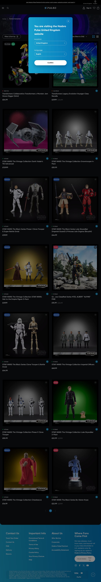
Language (38, 50)
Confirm (50, 63)
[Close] (68, 21)
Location (38, 39)
